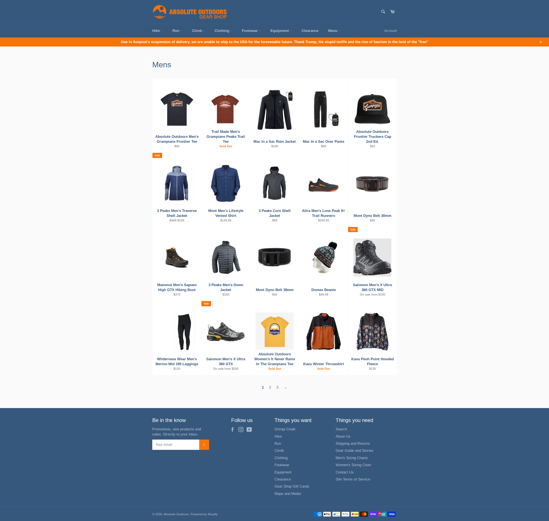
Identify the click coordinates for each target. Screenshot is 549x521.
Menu (333, 31)
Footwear (250, 31)
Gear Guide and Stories (354, 451)
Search (341, 429)
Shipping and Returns (353, 443)
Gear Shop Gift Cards (291, 486)
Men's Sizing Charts (352, 458)
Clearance (310, 31)
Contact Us (345, 472)
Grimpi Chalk (285, 429)
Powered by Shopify (204, 514)
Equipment (280, 31)
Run (176, 31)
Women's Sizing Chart (353, 465)
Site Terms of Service (353, 479)
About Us (343, 436)
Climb (197, 31)
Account (390, 31)
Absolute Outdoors (176, 514)
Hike (156, 31)
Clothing (222, 31)
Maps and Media (287, 494)
